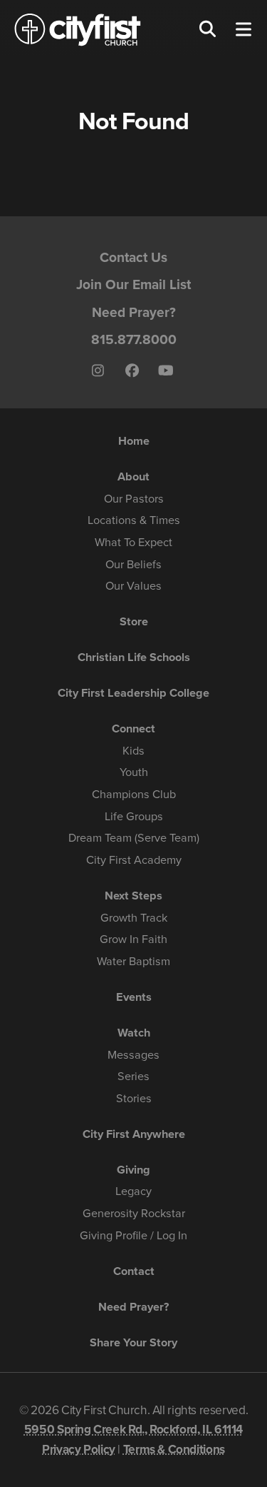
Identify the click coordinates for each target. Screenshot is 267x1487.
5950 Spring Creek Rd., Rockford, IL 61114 (133, 1429)
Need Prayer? (134, 312)
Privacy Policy (78, 1449)
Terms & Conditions (174, 1449)
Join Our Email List (133, 284)
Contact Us (133, 257)
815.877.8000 (134, 339)
